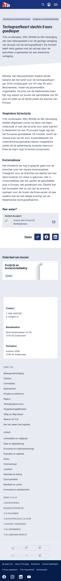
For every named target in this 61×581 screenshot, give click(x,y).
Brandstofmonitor (14, 508)
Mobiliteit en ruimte (13, 484)
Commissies (9, 383)
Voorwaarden (41, 570)
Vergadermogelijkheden (15, 409)
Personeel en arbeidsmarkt (16, 489)
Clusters (7, 378)
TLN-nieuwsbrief (27, 570)
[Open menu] (56, 4)
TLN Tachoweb (11, 513)
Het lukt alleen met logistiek (17, 424)
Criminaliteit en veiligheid (16, 438)
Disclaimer (35, 564)
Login (49, 4)
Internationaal (10, 464)
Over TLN (8, 367)
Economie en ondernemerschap (16, 19)
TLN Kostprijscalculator (17, 518)
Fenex (6, 459)
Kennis (7, 432)
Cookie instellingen (50, 564)
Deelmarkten (10, 388)
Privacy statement (9, 570)
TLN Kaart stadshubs (15, 524)
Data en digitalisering (14, 443)
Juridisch (8, 469)
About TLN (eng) (22, 564)
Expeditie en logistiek (14, 453)
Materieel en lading (13, 474)
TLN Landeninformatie (15, 534)
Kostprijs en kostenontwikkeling (46, 19)
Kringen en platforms (14, 393)
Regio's (7, 399)
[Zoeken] (43, 4)
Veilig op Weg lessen (13, 414)
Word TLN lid (10, 497)
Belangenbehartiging (14, 373)
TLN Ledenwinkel (12, 529)
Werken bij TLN (11, 419)
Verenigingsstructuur (14, 404)
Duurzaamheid (11, 479)
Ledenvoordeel (12, 502)
